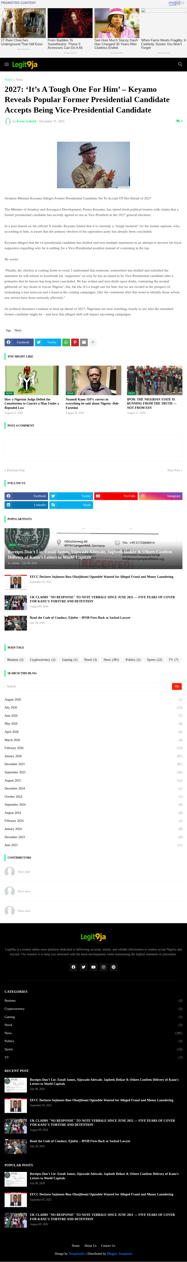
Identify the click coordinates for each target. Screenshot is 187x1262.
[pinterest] (113, 967)
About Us (90, 1245)
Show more (24, 871)
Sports (154, 659)
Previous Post (16, 470)
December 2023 (93, 837)
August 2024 (93, 813)
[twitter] (83, 967)
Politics (133, 659)
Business (15, 659)
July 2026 (93, 707)
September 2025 (93, 772)
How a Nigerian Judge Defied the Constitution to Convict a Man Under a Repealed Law (32, 403)
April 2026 (93, 732)
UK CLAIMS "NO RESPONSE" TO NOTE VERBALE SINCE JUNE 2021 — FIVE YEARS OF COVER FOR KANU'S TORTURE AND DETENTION (102, 599)
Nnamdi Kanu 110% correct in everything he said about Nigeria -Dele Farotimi (92, 403)
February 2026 (93, 748)
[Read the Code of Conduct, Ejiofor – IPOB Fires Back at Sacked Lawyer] (16, 623)
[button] (6, 64)
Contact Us (108, 1245)
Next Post (173, 470)
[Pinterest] (75, 342)
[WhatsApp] (66, 342)
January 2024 (93, 829)
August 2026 (93, 699)
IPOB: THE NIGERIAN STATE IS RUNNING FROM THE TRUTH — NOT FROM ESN (152, 403)
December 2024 (93, 788)
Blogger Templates (119, 1253)
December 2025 (93, 764)
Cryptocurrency (42, 659)
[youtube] (93, 967)
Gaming (70, 659)
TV (173, 659)
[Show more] (93, 342)
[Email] (84, 342)
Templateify (77, 1253)
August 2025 (93, 780)
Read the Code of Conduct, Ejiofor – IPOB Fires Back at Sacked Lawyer (80, 617)
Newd (90, 659)
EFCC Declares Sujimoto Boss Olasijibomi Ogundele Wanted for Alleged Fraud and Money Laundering (101, 576)
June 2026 (93, 715)
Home (8, 79)
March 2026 (93, 740)
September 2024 (93, 804)
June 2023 (93, 845)
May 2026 (93, 723)
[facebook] (73, 967)
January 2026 (93, 756)
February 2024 (93, 820)
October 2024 (93, 796)
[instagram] (103, 967)
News (19, 79)
